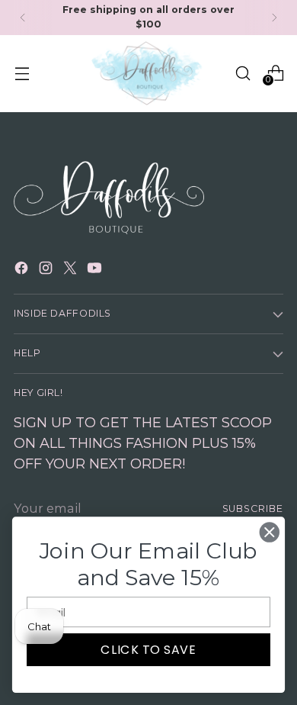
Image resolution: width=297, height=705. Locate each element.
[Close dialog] (269, 532)
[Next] (274, 17)
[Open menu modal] (21, 73)
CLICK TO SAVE (148, 649)
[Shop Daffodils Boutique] (148, 73)
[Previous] (23, 17)
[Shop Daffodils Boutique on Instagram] (47, 270)
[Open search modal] (242, 73)
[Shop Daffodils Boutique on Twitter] (71, 270)
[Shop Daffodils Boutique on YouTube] (96, 270)
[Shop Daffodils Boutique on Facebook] (23, 270)
